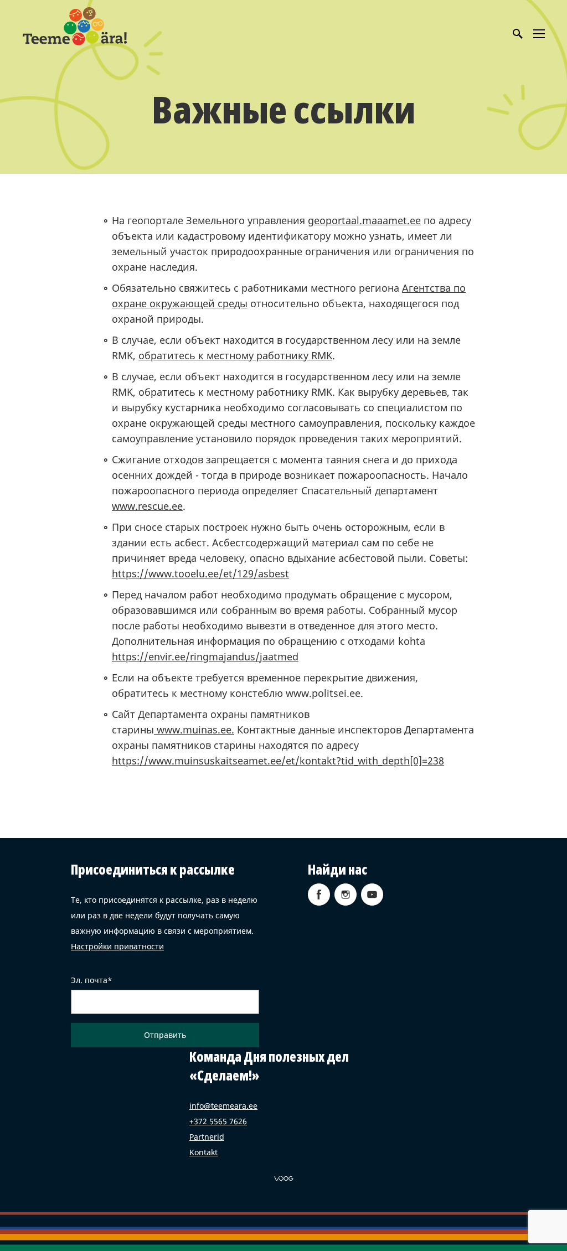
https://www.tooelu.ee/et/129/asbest (200, 573)
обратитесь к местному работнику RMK (235, 355)
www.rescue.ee (147, 506)
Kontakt (203, 1152)
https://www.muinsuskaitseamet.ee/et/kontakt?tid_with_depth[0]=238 (278, 760)
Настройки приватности (117, 946)
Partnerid (206, 1136)
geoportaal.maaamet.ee (364, 220)
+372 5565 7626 (218, 1121)
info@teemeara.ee (223, 1105)
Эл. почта (89, 980)
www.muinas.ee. (194, 729)
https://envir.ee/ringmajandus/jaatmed (205, 656)
